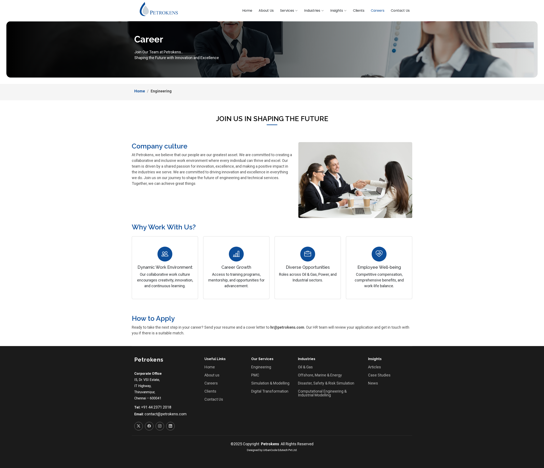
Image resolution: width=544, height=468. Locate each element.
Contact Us (400, 10)
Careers (377, 10)
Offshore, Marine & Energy (320, 375)
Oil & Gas (305, 367)
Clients (358, 10)
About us (212, 375)
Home (247, 10)
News (373, 383)
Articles (374, 367)
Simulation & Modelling (270, 383)
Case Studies (379, 375)
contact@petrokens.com (165, 414)
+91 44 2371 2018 (156, 407)
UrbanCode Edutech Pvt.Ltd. (280, 450)
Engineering (261, 367)
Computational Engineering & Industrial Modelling (322, 393)
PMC (255, 375)
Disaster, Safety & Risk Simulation (326, 383)
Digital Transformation (269, 391)
